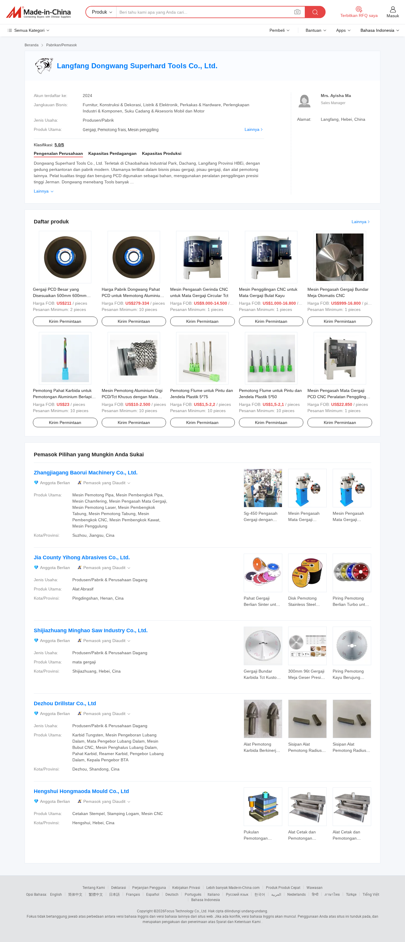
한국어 (259, 894)
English (56, 894)
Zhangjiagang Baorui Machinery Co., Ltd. (86, 473)
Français (133, 894)
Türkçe (351, 894)
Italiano (214, 894)
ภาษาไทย (332, 894)
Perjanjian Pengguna (149, 887)
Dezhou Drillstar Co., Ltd (65, 703)
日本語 (114, 894)
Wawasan (315, 887)
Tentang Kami (93, 887)
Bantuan (313, 30)
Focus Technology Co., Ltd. (186, 910)
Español (152, 894)
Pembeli (277, 30)
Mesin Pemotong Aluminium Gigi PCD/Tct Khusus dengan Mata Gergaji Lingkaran (132, 396)
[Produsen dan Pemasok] (38, 12)
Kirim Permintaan (65, 321)
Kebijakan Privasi (186, 887)
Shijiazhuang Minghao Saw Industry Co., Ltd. (91, 630)
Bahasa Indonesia (205, 899)
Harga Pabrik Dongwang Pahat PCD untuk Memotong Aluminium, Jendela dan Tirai (133, 295)
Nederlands (296, 894)
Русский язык (237, 894)
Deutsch (171, 894)
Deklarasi (118, 887)
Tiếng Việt (371, 894)
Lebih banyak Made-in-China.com (233, 887)
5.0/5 (59, 144)
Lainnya (252, 129)
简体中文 (75, 894)
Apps (341, 30)
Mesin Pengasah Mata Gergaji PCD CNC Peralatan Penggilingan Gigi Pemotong (339, 396)
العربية (276, 894)
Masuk (393, 15)
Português (193, 894)
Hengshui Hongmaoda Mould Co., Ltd (81, 791)
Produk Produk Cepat (283, 887)
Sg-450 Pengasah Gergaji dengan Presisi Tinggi (261, 519)
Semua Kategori (29, 30)
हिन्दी (315, 894)
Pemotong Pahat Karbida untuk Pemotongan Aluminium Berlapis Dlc (63, 396)
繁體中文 (96, 894)
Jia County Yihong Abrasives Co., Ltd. (82, 557)
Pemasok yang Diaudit (107, 482)
